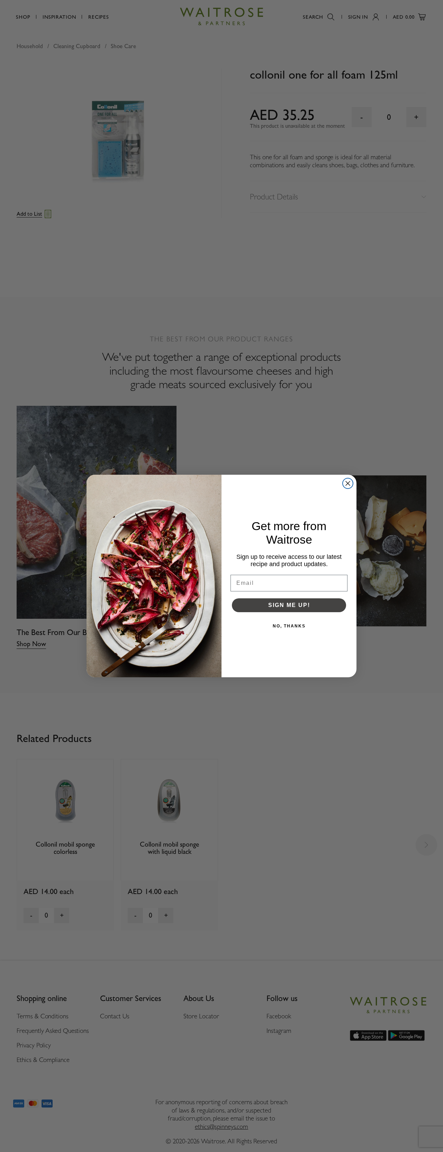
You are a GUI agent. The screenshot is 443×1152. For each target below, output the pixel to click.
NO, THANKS (289, 626)
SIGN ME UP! (289, 605)
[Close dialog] (348, 483)
